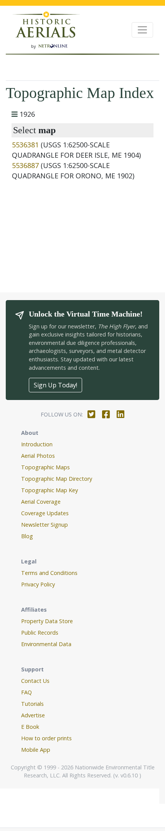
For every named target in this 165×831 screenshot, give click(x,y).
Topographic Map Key (49, 490)
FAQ (26, 692)
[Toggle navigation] (142, 30)
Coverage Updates (45, 513)
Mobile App (35, 749)
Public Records (39, 632)
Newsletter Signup (44, 524)
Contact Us (35, 680)
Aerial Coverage (41, 501)
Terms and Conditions (49, 572)
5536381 (25, 144)
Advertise (33, 715)
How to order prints (46, 738)
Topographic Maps (45, 467)
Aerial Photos (38, 455)
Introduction (37, 444)
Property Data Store (47, 621)
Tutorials (32, 703)
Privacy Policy (38, 584)
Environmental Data (46, 644)
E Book (30, 726)
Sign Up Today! (55, 385)
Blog (27, 536)
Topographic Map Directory (56, 478)
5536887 (25, 165)
